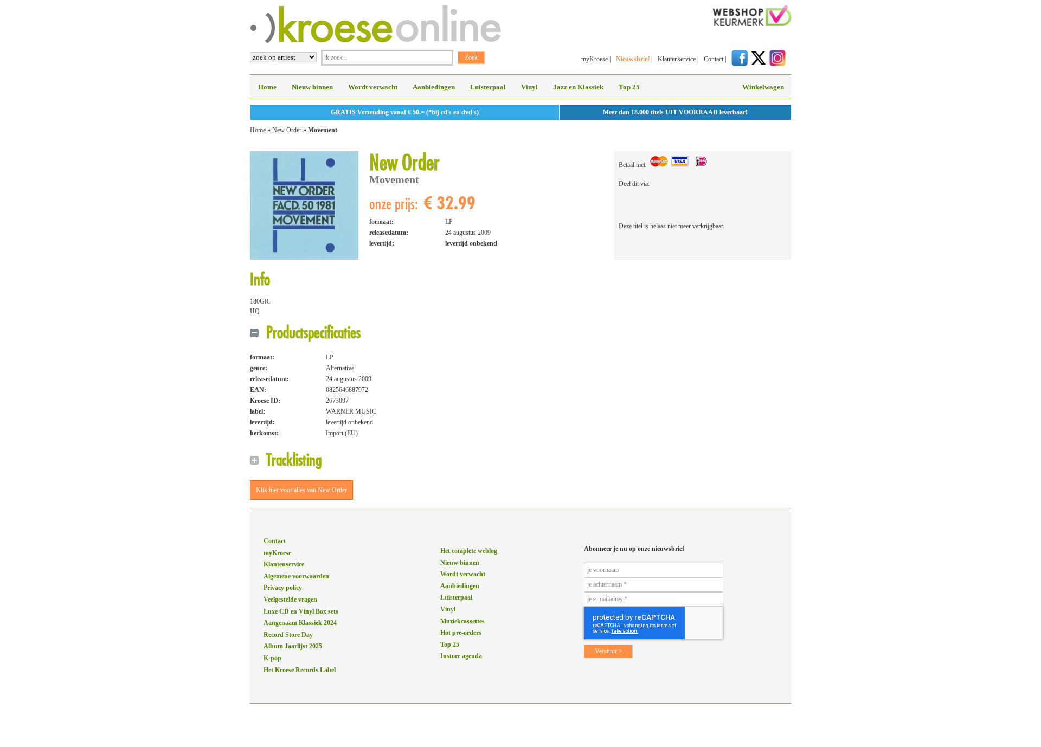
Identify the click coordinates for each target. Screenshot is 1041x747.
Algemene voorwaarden (296, 576)
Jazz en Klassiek (578, 87)
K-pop (272, 658)
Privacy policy (283, 587)
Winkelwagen (763, 87)
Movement (322, 130)
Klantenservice (677, 59)
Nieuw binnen (312, 87)
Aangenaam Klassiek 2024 (300, 623)
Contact (713, 59)
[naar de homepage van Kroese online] (375, 41)
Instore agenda (461, 656)
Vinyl (529, 87)
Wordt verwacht (372, 87)
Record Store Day (288, 635)
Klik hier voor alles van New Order (301, 490)
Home (267, 87)
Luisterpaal (488, 87)
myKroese (594, 59)
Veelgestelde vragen (290, 599)
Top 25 (629, 87)
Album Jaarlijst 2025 (293, 646)
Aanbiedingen (434, 87)
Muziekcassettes (462, 621)
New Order (286, 130)
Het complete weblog (468, 551)
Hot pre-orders (460, 632)
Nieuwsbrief (633, 59)
